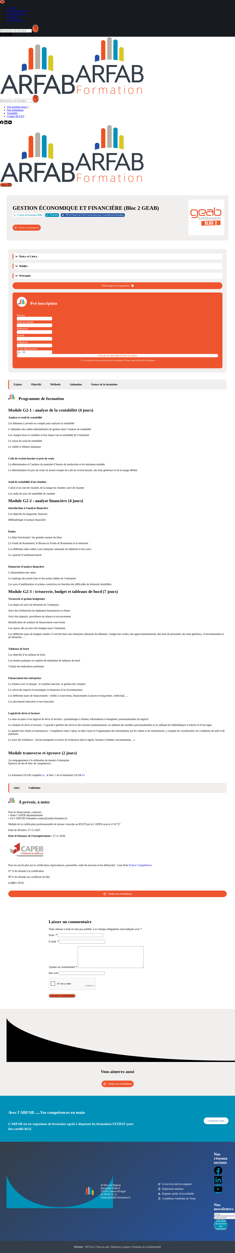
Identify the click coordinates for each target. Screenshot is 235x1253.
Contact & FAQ (15, 116)
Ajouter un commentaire (63, 967)
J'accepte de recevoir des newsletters (221, 1225)
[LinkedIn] (6, 123)
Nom (53, 935)
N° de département (27, 348)
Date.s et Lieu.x (28, 256)
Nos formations (15, 110)
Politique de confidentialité (146, 1246)
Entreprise (22, 328)
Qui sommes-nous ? (17, 106)
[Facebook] (2, 123)
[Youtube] (218, 1189)
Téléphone (22, 342)
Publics (23, 266)
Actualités (12, 113)
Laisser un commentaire (62, 995)
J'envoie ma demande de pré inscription (117, 355)
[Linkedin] (218, 1179)
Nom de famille (25, 322)
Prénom (21, 315)
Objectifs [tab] (36, 384)
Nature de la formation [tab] (104, 384)
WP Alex (90, 1246)
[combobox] (16, 101)
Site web (53, 973)
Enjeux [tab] (18, 384)
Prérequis (25, 275)
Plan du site (103, 1246)
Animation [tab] (76, 384)
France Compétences (140, 865)
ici (43, 775)
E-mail (20, 335)
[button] (117, 256)
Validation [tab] (34, 787)
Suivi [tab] (16, 787)
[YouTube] (10, 123)
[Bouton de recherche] (36, 99)
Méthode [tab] (55, 384)
